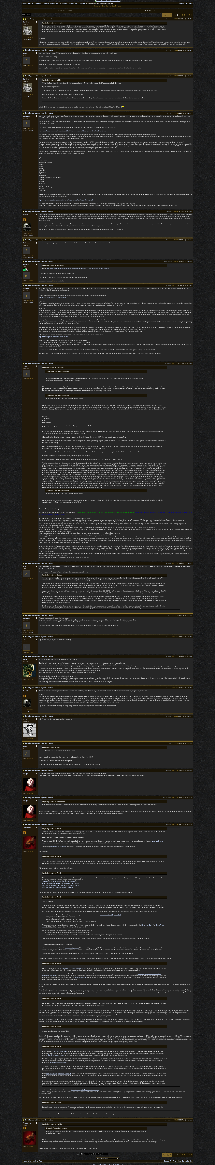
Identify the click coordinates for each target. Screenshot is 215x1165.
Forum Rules (27, 1161)
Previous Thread (66, 11)
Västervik (30, 130)
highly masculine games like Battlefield (58, 1074)
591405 (190, 240)
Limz (169, 743)
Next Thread (149, 11)
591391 (190, 76)
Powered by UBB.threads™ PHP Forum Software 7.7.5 (108, 1164)
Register (181, 3)
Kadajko (169, 1120)
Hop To (78, 1154)
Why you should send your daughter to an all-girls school (60, 885)
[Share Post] (185, 19)
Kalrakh (169, 240)
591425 (190, 285)
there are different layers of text (110, 915)
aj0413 (169, 76)
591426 (190, 363)
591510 (190, 824)
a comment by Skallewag (58, 846)
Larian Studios (28, 3)
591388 (190, 19)
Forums (38, 3)
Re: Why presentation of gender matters (40, 19)
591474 (190, 716)
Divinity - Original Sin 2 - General (73, 3)
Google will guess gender (56, 1055)
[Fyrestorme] (29, 848)
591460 (190, 656)
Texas (29, 39)
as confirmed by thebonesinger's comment (73, 968)
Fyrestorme (168, 797)
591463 (190, 688)
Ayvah (169, 50)
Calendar (105, 6)
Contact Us (167, 1161)
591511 (190, 1120)
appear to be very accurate (58, 1062)
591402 (190, 211)
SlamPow (169, 113)
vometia (169, 19)
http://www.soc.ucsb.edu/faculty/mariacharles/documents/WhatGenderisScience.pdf (66, 200)
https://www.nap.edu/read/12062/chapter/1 (52, 297)
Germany (30, 235)
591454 (190, 615)
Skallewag (169, 261)
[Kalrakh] (27, 230)
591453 (190, 563)
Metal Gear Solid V (147, 925)
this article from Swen (60, 1051)
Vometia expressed (80, 977)
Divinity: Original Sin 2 (51, 3)
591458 (190, 636)
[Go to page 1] (173, 15)
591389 (190, 50)
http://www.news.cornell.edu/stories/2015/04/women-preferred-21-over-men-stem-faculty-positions (74, 131)
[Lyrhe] (29, 736)
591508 (190, 797)
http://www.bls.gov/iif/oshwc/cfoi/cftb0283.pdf (53, 337)
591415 (190, 261)
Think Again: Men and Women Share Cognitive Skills (59, 881)
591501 (190, 770)
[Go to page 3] (192, 15)
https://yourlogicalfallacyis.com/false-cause (85, 1090)
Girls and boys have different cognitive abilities (57, 887)
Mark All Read (37, 1161)
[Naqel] (29, 676)
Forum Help (177, 1161)
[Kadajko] (29, 791)
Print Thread (26, 14)
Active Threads (115, 6)
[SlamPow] (27, 34)
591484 (190, 743)
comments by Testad (72, 948)
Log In (190, 3)
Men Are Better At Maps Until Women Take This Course (60, 883)
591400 (190, 113)
